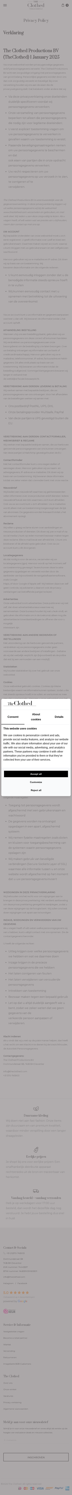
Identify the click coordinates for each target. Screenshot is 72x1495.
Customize (36, 782)
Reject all (36, 790)
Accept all (36, 774)
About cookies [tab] (36, 717)
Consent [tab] (13, 716)
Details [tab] (59, 716)
